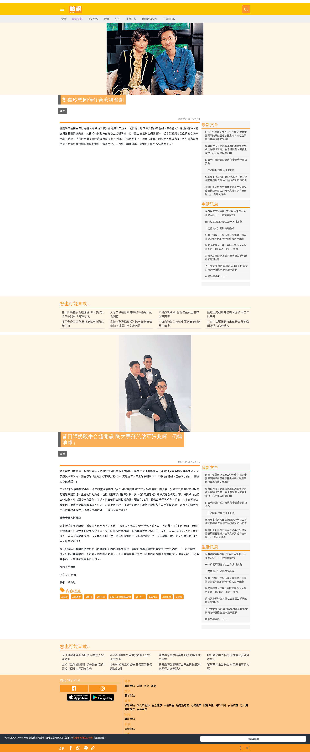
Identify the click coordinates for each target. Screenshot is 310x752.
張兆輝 (167, 597)
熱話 (146, 686)
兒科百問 (221, 705)
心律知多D (169, 18)
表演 (65, 597)
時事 (106, 18)
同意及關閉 (253, 738)
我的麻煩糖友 (149, 18)
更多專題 (142, 709)
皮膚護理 (129, 709)
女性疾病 (233, 705)
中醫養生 (169, 705)
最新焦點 (129, 686)
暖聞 (153, 686)
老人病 (244, 705)
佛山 (89, 597)
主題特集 (93, 18)
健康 (64, 18)
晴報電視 (77, 18)
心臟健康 (196, 705)
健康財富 (131, 18)
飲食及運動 (143, 705)
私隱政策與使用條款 (83, 737)
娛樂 (62, 111)
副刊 (117, 18)
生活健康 (157, 705)
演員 (179, 597)
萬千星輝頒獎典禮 (121, 597)
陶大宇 (140, 597)
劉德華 (101, 597)
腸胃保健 (208, 705)
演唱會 (77, 597)
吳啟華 (154, 597)
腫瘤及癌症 (182, 705)
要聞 (139, 686)
